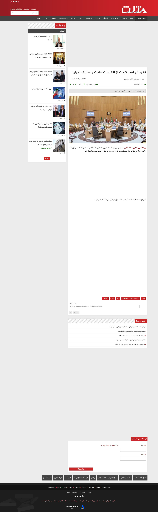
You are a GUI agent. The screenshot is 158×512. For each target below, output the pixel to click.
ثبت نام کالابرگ (125, 477)
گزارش (62, 31)
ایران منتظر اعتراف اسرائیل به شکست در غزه (132, 335)
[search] (12, 12)
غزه (118, 298)
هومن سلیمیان (45, 148)
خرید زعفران (58, 477)
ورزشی (65, 487)
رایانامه (143, 454)
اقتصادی (77, 487)
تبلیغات (38, 18)
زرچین (93, 477)
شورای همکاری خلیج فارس (130, 298)
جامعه (70, 487)
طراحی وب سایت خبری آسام (72, 507)
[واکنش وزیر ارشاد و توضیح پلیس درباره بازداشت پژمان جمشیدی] (59, 76)
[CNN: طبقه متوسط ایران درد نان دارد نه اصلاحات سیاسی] (59, 58)
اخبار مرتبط (141, 321)
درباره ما (89, 492)
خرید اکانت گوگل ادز (81, 477)
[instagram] (18, 1)
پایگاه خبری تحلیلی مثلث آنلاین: (135, 147)
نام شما (143, 445)
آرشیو (46, 158)
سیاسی (97, 487)
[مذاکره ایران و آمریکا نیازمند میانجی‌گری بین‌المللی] (59, 128)
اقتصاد (97, 18)
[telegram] (16, 1)
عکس (73, 18)
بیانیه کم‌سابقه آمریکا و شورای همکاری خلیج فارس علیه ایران (127, 327)
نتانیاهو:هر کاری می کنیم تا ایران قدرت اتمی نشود (130, 340)
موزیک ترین (47, 477)
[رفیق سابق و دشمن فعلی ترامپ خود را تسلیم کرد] (59, 111)
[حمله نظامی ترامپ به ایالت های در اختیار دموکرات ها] (59, 145)
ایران (143, 298)
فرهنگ (105, 18)
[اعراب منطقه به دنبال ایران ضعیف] (59, 41)
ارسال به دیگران (90, 84)
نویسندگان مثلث (50, 18)
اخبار (131, 18)
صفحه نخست (141, 18)
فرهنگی (83, 487)
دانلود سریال (112, 477)
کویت (112, 298)
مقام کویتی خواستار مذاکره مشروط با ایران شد (131, 331)
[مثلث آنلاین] (134, 10)
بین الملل (114, 18)
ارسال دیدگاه (81, 469)
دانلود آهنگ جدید (140, 477)
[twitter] (13, 1)
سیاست (124, 18)
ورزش (81, 18)
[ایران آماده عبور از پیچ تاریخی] (59, 93)
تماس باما (81, 492)
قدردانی (105, 298)
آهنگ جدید (102, 477)
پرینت (81, 84)
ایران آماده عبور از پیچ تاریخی (42, 89)
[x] (74, 312)
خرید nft (68, 477)
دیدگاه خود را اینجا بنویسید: (109, 445)
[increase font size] (75, 84)
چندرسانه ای (63, 18)
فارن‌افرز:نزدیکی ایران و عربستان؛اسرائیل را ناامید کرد (130, 344)
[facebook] (70, 312)
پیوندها (74, 492)
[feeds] (11, 1)
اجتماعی (89, 18)
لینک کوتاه (73, 303)
